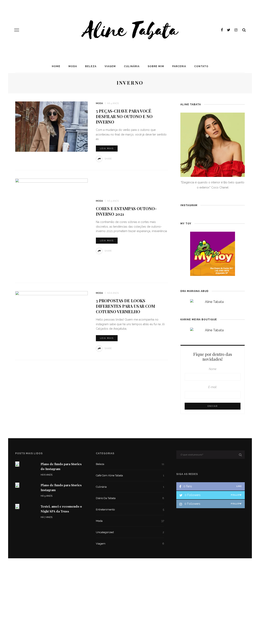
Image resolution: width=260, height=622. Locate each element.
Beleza (90, 66)
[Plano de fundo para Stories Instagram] (17, 485)
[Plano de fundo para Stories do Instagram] (17, 464)
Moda (72, 66)
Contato (201, 66)
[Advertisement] (130, 588)
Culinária (132, 66)
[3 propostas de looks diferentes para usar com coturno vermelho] (51, 316)
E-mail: (212, 387)
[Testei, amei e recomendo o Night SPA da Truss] (17, 506)
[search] (244, 30)
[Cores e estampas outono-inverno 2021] (51, 226)
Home (56, 66)
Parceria (179, 66)
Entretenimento (130, 509)
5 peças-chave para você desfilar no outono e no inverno (124, 116)
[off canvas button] (16, 30)
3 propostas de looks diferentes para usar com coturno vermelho (125, 306)
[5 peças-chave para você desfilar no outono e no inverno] (51, 126)
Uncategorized (130, 532)
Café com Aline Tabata (130, 475)
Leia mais (107, 148)
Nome (212, 369)
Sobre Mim (156, 66)
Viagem (110, 66)
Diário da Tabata (130, 498)
